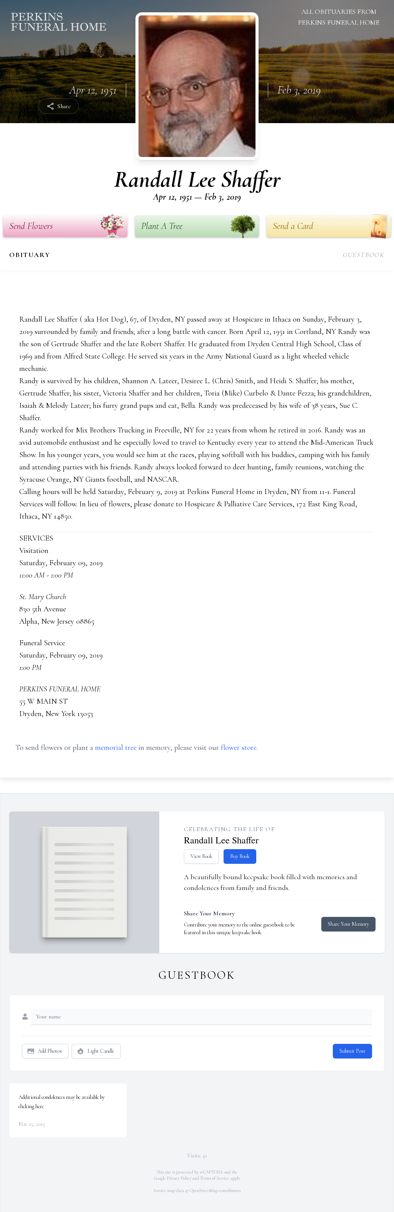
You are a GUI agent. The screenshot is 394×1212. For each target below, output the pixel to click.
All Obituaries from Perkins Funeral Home (338, 17)
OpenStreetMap (204, 1190)
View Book (201, 856)
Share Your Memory (348, 924)
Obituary (29, 254)
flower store (239, 747)
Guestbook (364, 254)
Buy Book (240, 856)
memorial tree (116, 747)
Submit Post (352, 1051)
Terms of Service (214, 1178)
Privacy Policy (179, 1178)
